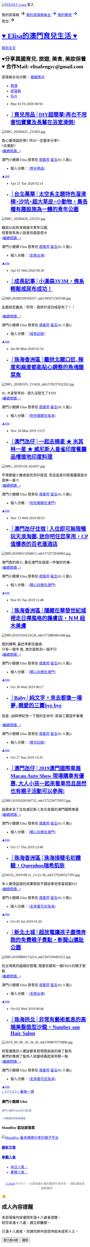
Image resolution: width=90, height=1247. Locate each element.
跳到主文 (9, 48)
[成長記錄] (37, 334)
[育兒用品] (37, 168)
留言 (53, 160)
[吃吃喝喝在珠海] (42, 416)
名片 (13, 96)
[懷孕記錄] (37, 742)
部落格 (15, 91)
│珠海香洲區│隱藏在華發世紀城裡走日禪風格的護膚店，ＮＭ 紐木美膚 (48, 618)
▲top (6, 176)
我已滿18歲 (10, 1240)
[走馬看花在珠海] (42, 906)
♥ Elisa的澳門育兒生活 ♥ (39, 36)
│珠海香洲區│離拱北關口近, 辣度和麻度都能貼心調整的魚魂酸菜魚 (47, 367)
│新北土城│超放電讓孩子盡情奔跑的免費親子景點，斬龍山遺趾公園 (48, 939)
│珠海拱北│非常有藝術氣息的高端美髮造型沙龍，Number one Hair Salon (48, 1026)
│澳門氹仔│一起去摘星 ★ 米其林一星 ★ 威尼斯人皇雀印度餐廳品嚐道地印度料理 (48, 449)
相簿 (13, 86)
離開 (25, 1240)
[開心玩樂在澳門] (42, 585)
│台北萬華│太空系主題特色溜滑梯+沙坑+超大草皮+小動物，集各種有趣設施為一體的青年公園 (49, 201)
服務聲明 (46, 1188)
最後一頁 (27, 1091)
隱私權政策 (77, 1183)
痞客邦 (44, 160)
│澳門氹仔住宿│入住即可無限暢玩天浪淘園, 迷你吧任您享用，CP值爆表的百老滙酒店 (49, 536)
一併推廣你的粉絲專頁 (14, 1118)
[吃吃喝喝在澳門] (42, 503)
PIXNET (20, 1183)
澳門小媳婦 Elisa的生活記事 (16, 1110)
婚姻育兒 (38, 77)
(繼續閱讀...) (11, 151)
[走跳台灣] (37, 255)
